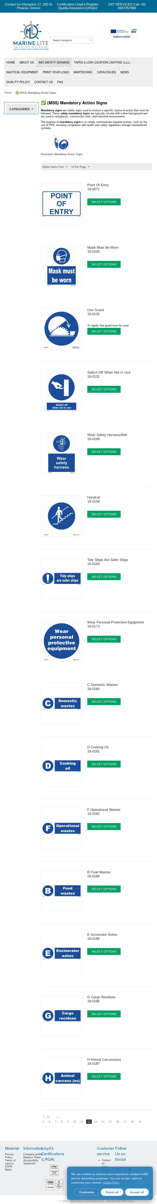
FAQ (60, 82)
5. (44, 1121)
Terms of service (10, 1162)
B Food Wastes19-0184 (99, 874)
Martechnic (83, 72)
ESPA (8, 1166)
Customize (86, 1192)
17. (125, 1121)
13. (96, 1121)
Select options (104, 202)
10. (75, 1121)
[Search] (91, 40)
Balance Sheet (32, 1157)
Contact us (43, 82)
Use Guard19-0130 (95, 312)
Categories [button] (21, 109)
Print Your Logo (56, 72)
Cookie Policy (111, 1182)
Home (10, 62)
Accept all (137, 1192)
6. (50, 1121)
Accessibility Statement (30, 1162)
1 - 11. (46, 1116)
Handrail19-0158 (93, 499)
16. (118, 1121)
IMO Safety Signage (54, 62)
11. (82, 1121)
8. (62, 1121)
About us (26, 62)
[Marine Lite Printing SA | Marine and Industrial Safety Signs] (30, 35)
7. (56, 1121)
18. (133, 1121)
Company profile (33, 1154)
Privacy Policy (9, 1156)
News (124, 72)
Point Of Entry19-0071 (98, 187)
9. (68, 1121)
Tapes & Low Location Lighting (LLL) (102, 62)
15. (110, 1121)
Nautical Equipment (22, 72)
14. (103, 1121)
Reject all (112, 1192)
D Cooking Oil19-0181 (98, 749)
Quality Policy (18, 82)
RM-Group (128, 1201)
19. (140, 1121)
